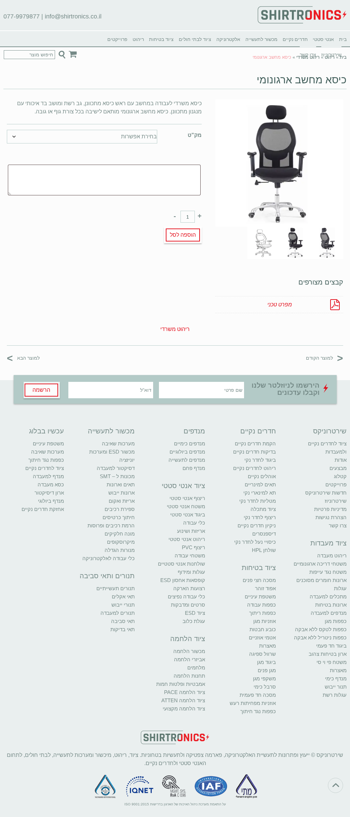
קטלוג (340, 476)
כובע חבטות (263, 629)
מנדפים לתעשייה (187, 460)
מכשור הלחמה (189, 651)
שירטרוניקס (330, 431)
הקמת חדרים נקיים (255, 443)
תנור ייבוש (336, 687)
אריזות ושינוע (191, 531)
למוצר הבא (23, 357)
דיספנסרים (264, 534)
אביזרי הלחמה (189, 659)
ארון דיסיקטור (49, 493)
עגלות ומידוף (191, 572)
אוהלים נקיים (262, 476)
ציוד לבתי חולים (195, 39)
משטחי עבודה (190, 555)
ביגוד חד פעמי (331, 646)
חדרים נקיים (295, 39)
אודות (341, 460)
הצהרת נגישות (331, 517)
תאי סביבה (123, 621)
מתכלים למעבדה (328, 596)
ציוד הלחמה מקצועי (184, 708)
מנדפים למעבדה (329, 613)
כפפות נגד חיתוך (258, 711)
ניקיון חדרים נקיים (257, 525)
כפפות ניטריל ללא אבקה (320, 637)
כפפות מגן (336, 621)
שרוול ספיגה (262, 654)
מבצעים (338, 468)
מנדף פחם (194, 468)
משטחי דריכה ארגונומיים (320, 564)
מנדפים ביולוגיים (187, 452)
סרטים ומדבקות (188, 605)
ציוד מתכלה (263, 509)
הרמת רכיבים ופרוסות (111, 525)
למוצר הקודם (324, 357)
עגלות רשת (335, 695)
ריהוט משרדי (308, 57)
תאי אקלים (123, 596)
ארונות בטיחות (331, 605)
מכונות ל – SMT (117, 476)
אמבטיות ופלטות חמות (180, 684)
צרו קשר (338, 525)
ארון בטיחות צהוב (328, 654)
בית (343, 39)
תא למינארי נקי (259, 493)
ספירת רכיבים (120, 509)
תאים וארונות (121, 484)
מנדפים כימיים (189, 443)
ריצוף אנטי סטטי (187, 498)
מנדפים (194, 431)
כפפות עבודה (261, 605)
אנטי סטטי (323, 39)
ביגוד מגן (266, 662)
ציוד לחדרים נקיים (44, 468)
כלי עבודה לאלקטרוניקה (108, 558)
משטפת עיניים (260, 596)
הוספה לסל (183, 235)
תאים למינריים (260, 484)
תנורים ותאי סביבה (107, 576)
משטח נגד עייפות (328, 572)
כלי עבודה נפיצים (186, 596)
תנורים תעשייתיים (115, 588)
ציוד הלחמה (187, 638)
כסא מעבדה (51, 484)
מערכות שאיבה (118, 443)
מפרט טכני (279, 304)
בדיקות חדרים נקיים (254, 452)
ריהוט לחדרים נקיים (254, 468)
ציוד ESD (195, 613)
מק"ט (195, 135)
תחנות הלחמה (189, 676)
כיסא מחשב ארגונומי (302, 79)
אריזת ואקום (122, 501)
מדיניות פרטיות (330, 509)
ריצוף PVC (193, 547)
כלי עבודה (194, 523)
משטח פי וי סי (332, 662)
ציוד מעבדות (328, 543)
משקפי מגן (264, 678)
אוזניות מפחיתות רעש (253, 703)
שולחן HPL (264, 550)
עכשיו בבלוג (46, 431)
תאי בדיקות (122, 629)
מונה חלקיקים (120, 534)
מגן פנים (267, 670)
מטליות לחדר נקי (257, 501)
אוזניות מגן (264, 621)
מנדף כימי (336, 678)
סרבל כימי (265, 687)
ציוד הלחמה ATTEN (183, 700)
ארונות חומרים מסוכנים (321, 580)
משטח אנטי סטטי (186, 506)
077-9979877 (21, 16)
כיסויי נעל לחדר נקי (255, 542)
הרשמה (41, 390)
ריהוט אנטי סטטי (187, 539)
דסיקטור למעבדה (116, 468)
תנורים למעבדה (117, 613)
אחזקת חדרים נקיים (43, 509)
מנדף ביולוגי (51, 501)
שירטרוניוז (336, 501)
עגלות (340, 588)
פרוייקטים (117, 39)
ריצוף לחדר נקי (260, 517)
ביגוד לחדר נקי (260, 460)
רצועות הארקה (189, 588)
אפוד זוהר (265, 588)
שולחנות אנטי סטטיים (181, 564)
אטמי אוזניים (262, 637)
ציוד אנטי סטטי (183, 485)
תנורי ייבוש (123, 605)
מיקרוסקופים (121, 542)
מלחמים (196, 667)
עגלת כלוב (194, 621)
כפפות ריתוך (262, 613)
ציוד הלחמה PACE (184, 692)
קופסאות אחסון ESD (182, 580)
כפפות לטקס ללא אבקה (321, 629)
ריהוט (138, 39)
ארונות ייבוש (121, 493)
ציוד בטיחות (161, 39)
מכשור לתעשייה (261, 39)
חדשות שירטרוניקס (326, 493)
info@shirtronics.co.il (73, 16)
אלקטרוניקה (228, 39)
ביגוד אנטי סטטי (187, 514)
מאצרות (338, 670)
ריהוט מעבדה (332, 555)
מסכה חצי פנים (259, 580)
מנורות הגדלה (120, 550)
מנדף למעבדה (48, 476)
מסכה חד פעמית (258, 695)
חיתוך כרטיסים (119, 517)
